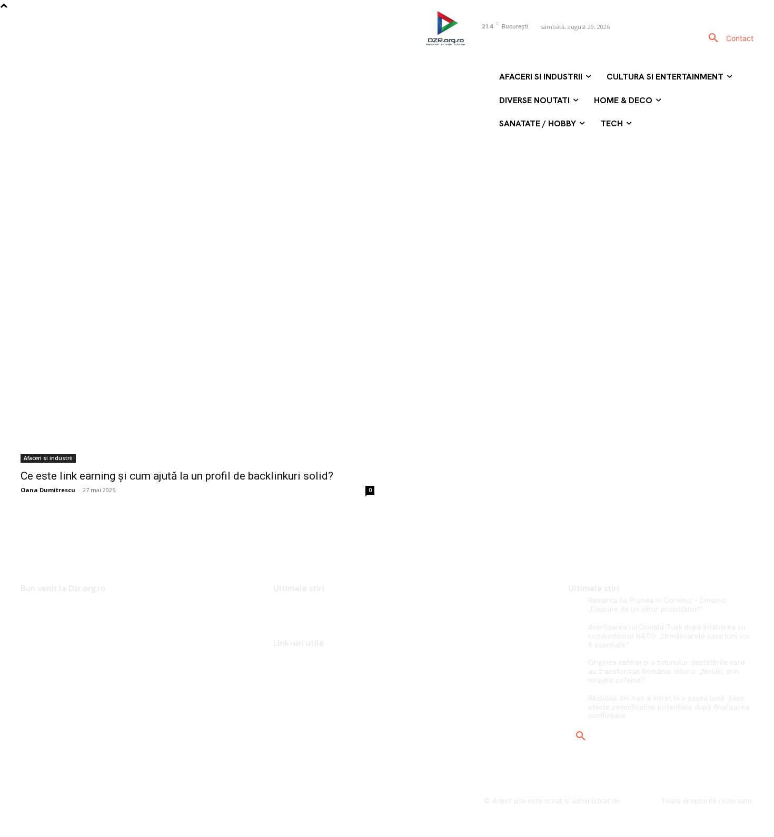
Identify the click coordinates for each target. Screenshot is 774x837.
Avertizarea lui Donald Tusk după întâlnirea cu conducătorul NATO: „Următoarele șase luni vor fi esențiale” (669, 636)
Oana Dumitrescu (48, 490)
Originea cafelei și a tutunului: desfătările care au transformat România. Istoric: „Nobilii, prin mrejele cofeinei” (666, 671)
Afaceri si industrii (48, 458)
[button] (713, 38)
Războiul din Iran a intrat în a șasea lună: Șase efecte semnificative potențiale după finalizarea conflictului (668, 707)
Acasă (347, 175)
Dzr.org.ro (639, 800)
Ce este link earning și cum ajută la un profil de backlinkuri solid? (177, 476)
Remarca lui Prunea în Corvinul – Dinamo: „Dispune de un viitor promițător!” (657, 604)
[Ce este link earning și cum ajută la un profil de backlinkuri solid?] (197, 374)
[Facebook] (474, 44)
